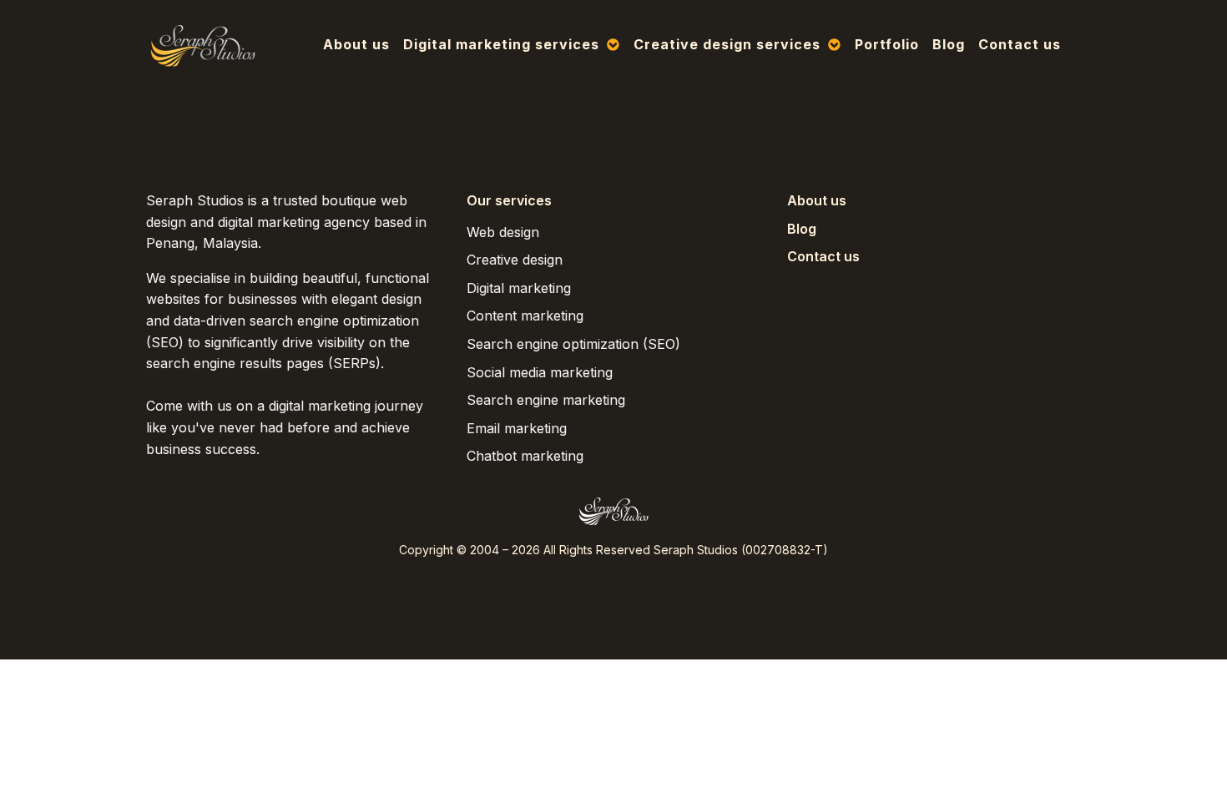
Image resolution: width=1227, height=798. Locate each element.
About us (356, 44)
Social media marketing (540, 372)
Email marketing (517, 428)
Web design (503, 232)
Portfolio (887, 44)
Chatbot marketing (525, 455)
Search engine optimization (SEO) (573, 344)
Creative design (515, 259)
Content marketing (525, 315)
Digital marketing (519, 288)
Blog (948, 44)
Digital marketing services (501, 44)
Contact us (1019, 44)
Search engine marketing (546, 399)
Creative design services (727, 44)
